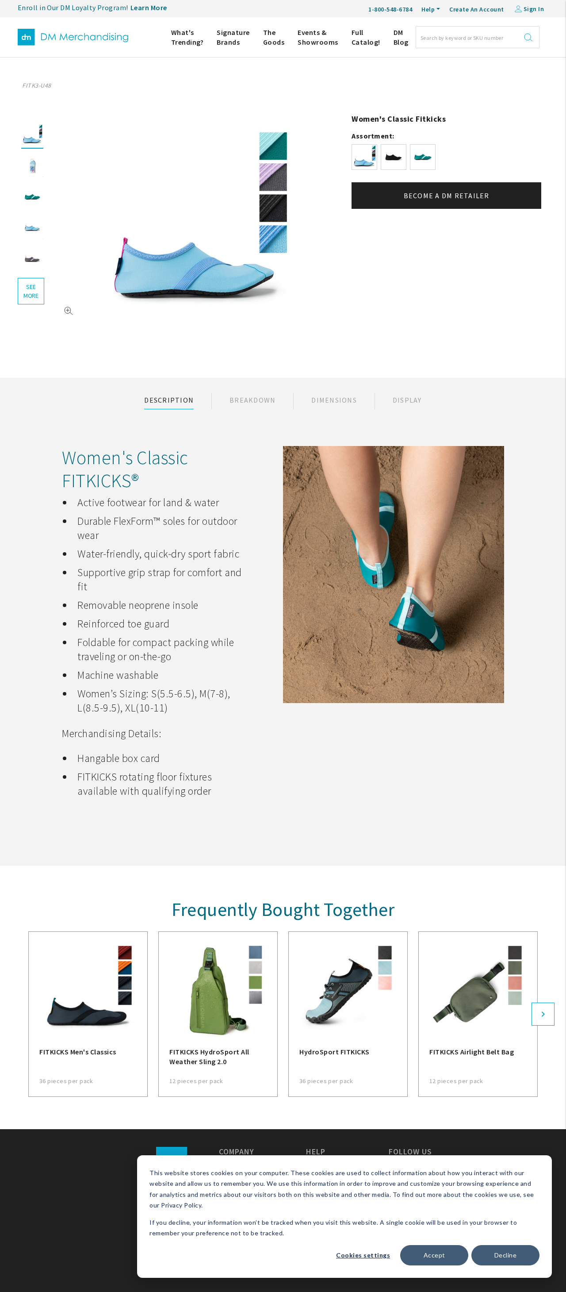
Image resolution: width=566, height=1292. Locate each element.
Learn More (148, 7)
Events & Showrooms (318, 37)
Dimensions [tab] (334, 400)
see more (30, 291)
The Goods (274, 37)
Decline (505, 1255)
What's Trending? (187, 37)
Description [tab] (169, 400)
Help (428, 9)
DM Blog (401, 37)
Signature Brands (233, 37)
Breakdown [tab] (252, 400)
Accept (434, 1255)
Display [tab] (407, 400)
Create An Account (476, 9)
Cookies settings (363, 1255)
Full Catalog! (366, 37)
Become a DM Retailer (447, 195)
